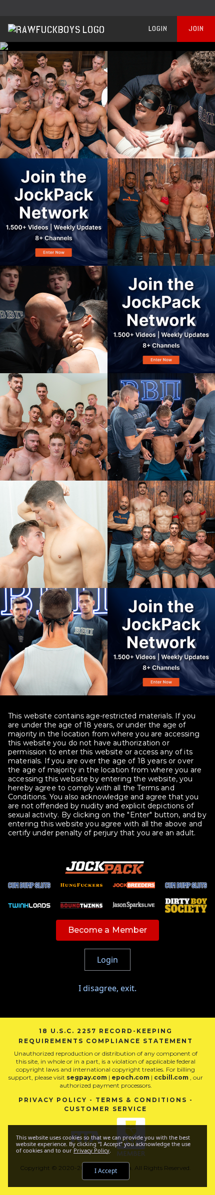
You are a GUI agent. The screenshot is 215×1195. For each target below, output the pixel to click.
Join (196, 28)
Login (158, 28)
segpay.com (87, 1077)
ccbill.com (171, 1077)
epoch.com (131, 1077)
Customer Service (105, 1109)
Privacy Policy (52, 1100)
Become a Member (108, 930)
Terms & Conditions (141, 1100)
